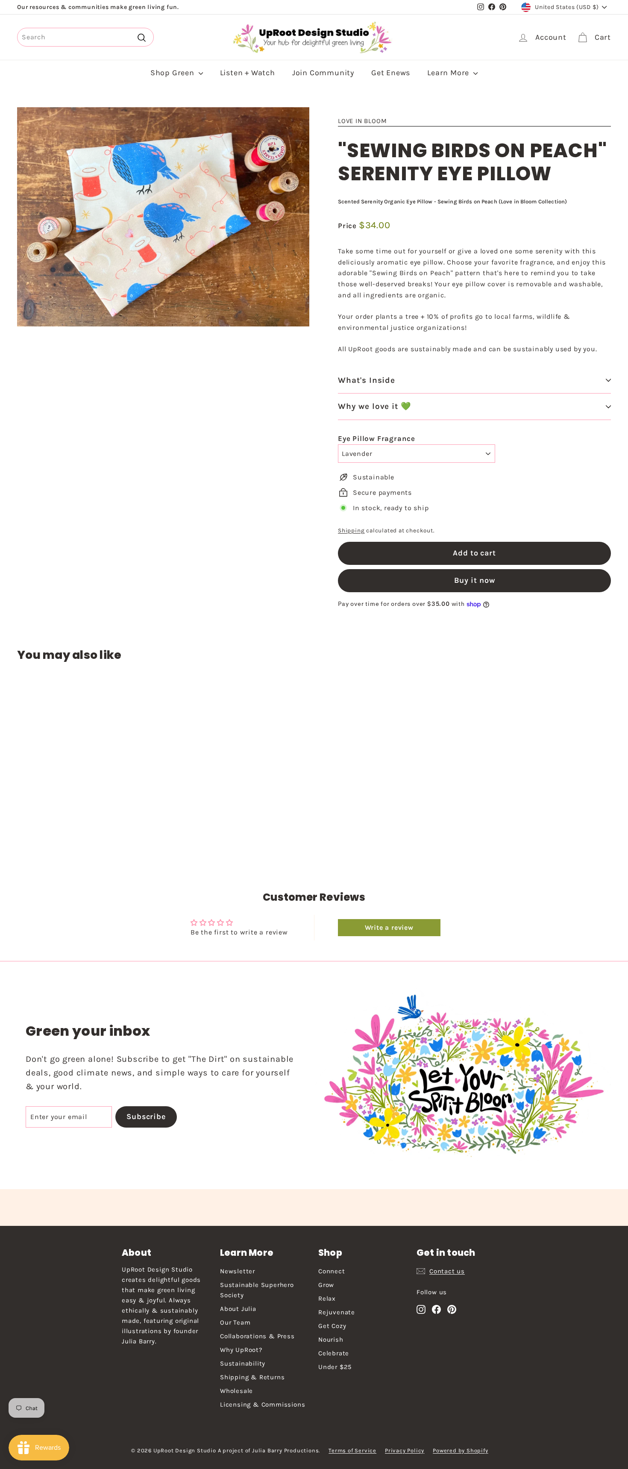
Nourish (330, 1339)
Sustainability (242, 1363)
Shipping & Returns (252, 1377)
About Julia (238, 1309)
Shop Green (173, 72)
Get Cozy (332, 1326)
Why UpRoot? (241, 1350)
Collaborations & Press (257, 1336)
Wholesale (236, 1391)
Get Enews (390, 72)
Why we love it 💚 (374, 406)
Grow (326, 1285)
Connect (331, 1271)
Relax (327, 1298)
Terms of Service (352, 1450)
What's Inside (366, 380)
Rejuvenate (336, 1312)
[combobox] (85, 37)
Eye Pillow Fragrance (376, 438)
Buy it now (474, 580)
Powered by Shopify (460, 1450)
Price (348, 225)
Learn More (449, 72)
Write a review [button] (389, 927)
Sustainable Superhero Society (257, 1290)
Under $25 (335, 1367)
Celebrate (333, 1353)
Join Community (323, 72)
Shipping (351, 530)
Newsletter (237, 1271)
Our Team (235, 1322)
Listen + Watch (247, 72)
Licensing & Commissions (262, 1404)
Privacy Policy (404, 1450)
